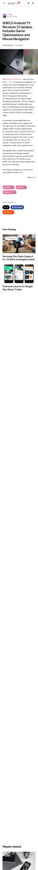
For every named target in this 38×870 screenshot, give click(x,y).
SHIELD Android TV (14, 79)
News (7, 855)
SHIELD (22, 187)
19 (8, 45)
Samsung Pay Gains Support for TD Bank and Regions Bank (19, 258)
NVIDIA (10, 82)
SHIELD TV (10, 192)
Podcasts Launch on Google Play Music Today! (18, 288)
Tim (10, 15)
